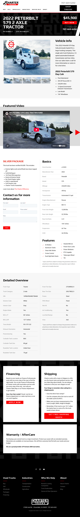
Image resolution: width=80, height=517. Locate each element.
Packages (6, 492)
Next (48, 57)
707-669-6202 (68, 3)
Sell (4, 486)
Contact (62, 486)
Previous (5, 57)
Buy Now (69, 23)
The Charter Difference (22, 189)
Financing (6, 495)
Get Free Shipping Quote (59, 415)
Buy (4, 483)
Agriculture (25, 489)
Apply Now (15, 402)
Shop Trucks (68, 8)
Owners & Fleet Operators (49, 491)
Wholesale (6, 489)
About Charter (64, 483)
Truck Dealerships (46, 488)
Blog (61, 489)
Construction (26, 486)
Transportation (26, 483)
